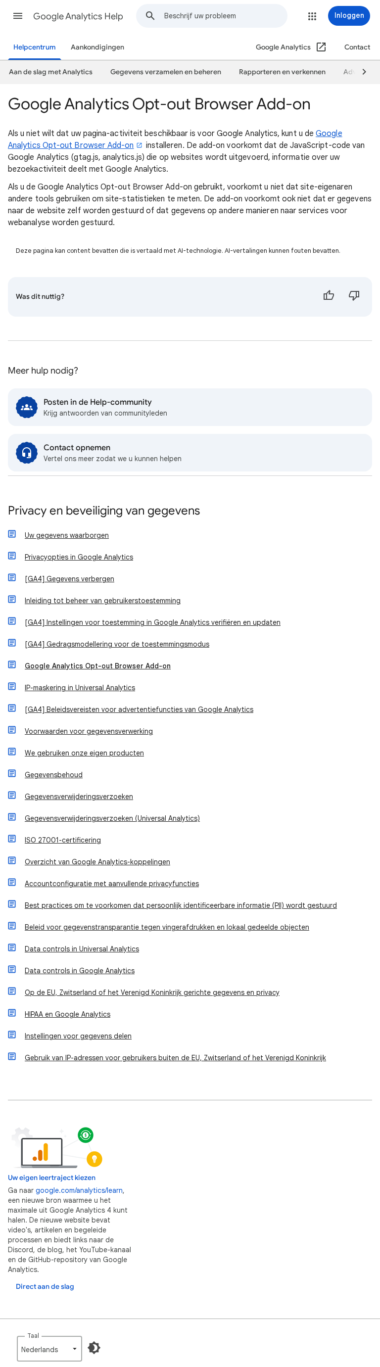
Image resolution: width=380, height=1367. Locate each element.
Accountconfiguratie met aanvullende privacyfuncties (112, 883)
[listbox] (49, 1349)
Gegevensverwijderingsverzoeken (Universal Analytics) (112, 818)
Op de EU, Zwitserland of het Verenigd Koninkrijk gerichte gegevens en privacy (152, 992)
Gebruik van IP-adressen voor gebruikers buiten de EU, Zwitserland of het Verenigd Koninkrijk (175, 1057)
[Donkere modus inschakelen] (94, 1348)
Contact (357, 47)
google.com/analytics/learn (79, 1190)
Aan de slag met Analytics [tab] (51, 72)
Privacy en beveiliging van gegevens (104, 511)
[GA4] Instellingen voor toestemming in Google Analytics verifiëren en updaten (153, 622)
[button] (18, 16)
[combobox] (225, 15)
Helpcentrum (34, 47)
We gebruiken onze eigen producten (84, 753)
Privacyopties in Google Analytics (79, 557)
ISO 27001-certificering (63, 840)
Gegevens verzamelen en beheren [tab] (165, 72)
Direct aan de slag (45, 1286)
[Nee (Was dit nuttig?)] (354, 297)
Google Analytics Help (78, 16)
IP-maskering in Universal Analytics (80, 687)
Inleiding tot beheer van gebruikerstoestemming (103, 600)
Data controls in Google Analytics (80, 970)
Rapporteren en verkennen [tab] (282, 72)
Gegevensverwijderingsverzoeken (79, 796)
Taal (33, 1335)
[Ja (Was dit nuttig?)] (328, 297)
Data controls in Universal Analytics (82, 948)
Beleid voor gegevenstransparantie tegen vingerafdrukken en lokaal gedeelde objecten (167, 927)
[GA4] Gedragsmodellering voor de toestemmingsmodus (117, 644)
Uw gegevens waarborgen (67, 535)
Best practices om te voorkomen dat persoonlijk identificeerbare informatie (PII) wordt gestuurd (181, 905)
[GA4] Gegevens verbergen (69, 578)
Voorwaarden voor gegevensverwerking (89, 731)
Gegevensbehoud (54, 774)
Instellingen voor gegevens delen (78, 1036)
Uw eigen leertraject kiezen (51, 1178)
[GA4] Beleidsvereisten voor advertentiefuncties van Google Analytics (139, 709)
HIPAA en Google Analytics (67, 1014)
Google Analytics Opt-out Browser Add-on (98, 665)
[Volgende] (359, 72)
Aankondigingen (97, 47)
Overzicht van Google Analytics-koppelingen (97, 861)
